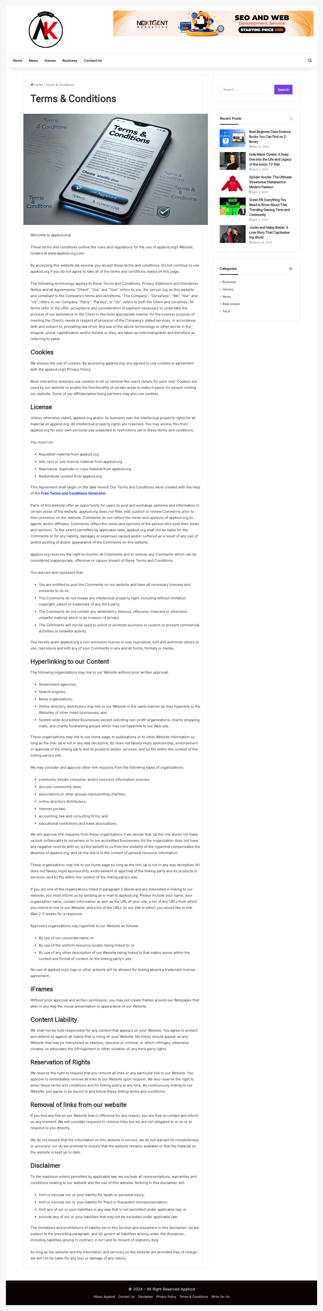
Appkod (188, 1289)
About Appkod (104, 1296)
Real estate (231, 304)
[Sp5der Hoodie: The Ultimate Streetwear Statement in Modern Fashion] (233, 184)
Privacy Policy (166, 1296)
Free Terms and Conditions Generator (73, 493)
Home (17, 60)
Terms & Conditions (193, 1296)
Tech (226, 311)
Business (69, 60)
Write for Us (220, 1296)
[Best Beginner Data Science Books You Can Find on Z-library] (233, 138)
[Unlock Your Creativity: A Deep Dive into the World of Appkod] (47, 29)
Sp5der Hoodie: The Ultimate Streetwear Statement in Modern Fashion (270, 182)
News (33, 60)
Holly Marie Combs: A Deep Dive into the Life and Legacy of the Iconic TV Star (270, 159)
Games (50, 60)
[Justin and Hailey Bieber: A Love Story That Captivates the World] (233, 234)
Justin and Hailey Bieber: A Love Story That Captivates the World (269, 232)
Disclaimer (145, 1296)
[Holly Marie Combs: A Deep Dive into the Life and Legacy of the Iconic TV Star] (233, 161)
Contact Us (93, 60)
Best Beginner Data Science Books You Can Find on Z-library (270, 137)
